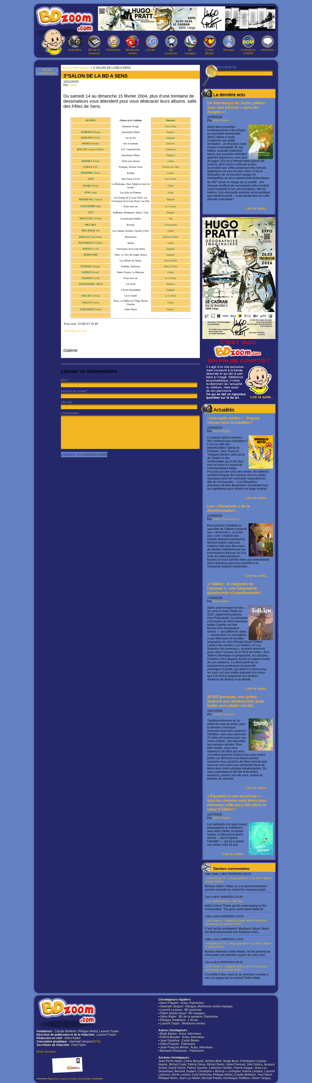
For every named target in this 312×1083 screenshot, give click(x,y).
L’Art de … (152, 50)
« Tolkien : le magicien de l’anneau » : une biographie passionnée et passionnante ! (234, 588)
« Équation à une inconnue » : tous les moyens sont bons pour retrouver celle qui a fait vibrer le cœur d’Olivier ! (237, 802)
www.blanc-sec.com (75, 331)
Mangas (229, 50)
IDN (96, 1041)
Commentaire (70, 413)
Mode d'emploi (46, 1051)
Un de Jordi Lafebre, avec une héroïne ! (236, 107)
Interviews (267, 50)
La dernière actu (229, 94)
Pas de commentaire (47, 71)
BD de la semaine (94, 51)
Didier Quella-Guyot (226, 519)
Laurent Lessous (224, 714)
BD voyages (190, 51)
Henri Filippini (222, 431)
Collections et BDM (248, 51)
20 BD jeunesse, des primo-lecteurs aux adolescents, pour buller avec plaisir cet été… (235, 701)
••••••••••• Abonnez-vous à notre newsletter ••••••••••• (70, 1079)
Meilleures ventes (133, 51)
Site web (66, 402)
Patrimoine (113, 50)
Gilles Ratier (221, 120)
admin (73, 85)
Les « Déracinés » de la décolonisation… (228, 508)
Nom (64, 380)
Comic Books (209, 51)
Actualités (74, 50)
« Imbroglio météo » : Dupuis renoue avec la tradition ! (233, 420)
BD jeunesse (171, 51)
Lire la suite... (257, 208)
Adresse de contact (73, 391)
